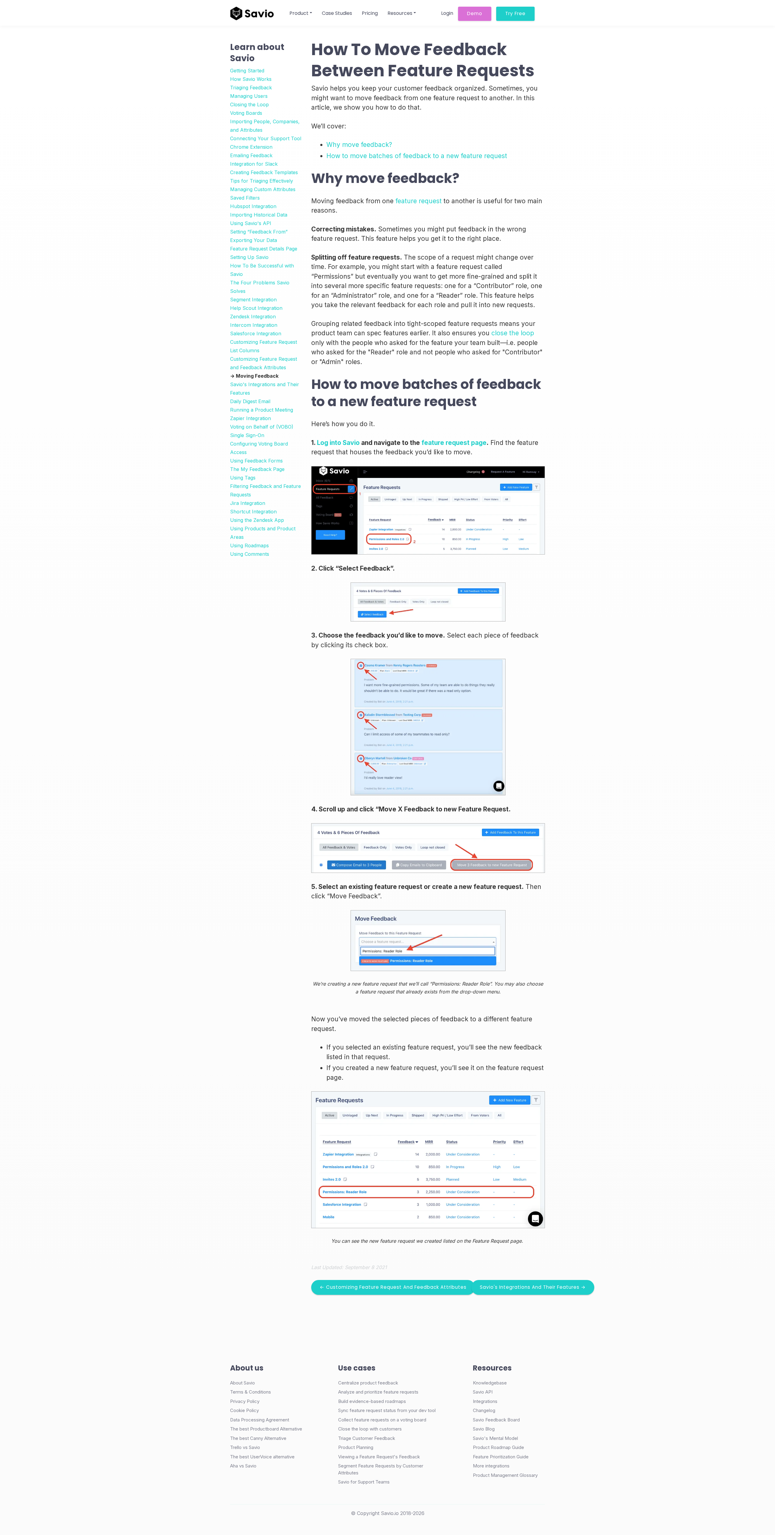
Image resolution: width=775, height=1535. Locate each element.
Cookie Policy (244, 1410)
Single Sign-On (247, 435)
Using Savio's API (250, 223)
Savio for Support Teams (364, 1482)
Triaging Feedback (251, 88)
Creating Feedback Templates (264, 172)
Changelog (484, 1410)
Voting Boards (246, 113)
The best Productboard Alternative (266, 1429)
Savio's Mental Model (495, 1438)
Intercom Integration (253, 325)
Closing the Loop (249, 104)
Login (447, 13)
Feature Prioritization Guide (501, 1457)
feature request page (453, 442)
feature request (418, 201)
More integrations (491, 1466)
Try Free (515, 13)
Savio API (483, 1392)
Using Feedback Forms (256, 461)
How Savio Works (251, 79)
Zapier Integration (250, 418)
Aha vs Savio (243, 1466)
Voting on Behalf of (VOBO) (261, 427)
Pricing (370, 13)
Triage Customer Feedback (366, 1438)
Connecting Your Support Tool (265, 138)
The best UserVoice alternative (262, 1457)
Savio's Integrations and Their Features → (533, 1287)
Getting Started (247, 71)
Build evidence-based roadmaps (372, 1401)
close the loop (512, 333)
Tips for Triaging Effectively (261, 181)
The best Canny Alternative (258, 1438)
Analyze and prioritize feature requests (378, 1392)
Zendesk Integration (253, 316)
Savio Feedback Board (496, 1420)
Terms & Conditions (250, 1392)
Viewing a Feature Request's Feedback (379, 1457)
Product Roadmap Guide (498, 1447)
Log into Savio (338, 442)
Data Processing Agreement (259, 1420)
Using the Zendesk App (257, 520)
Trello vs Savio (245, 1447)
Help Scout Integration (256, 308)
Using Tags (243, 478)
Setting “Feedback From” (259, 232)
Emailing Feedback (251, 155)
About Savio (242, 1383)
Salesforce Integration (255, 333)
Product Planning (355, 1447)
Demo (474, 13)
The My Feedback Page (257, 469)
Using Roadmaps (249, 545)
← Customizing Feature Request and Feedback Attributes (393, 1287)
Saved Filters (245, 198)
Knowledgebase (490, 1383)
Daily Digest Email (250, 401)
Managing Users (249, 96)
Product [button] (298, 13)
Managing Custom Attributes (262, 189)
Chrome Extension (251, 147)
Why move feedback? (359, 144)
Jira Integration (247, 503)
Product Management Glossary (505, 1475)
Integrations (485, 1401)
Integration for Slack (254, 164)
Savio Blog (484, 1429)
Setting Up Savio (249, 257)
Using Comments (249, 554)
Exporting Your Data (253, 240)
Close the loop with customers (370, 1429)
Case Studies (337, 13)
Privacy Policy (244, 1401)
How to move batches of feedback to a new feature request (416, 156)
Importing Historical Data (258, 215)
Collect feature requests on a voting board (382, 1420)
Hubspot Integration (253, 206)
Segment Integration (253, 300)
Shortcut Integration (253, 512)
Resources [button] (400, 13)
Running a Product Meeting (261, 410)
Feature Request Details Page (263, 249)
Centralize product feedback (368, 1383)
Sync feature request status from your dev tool (387, 1410)
